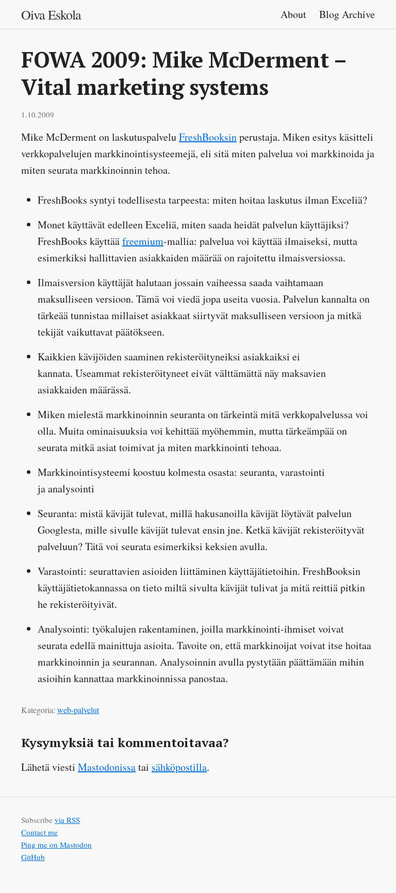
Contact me (39, 832)
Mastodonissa (107, 767)
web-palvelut (78, 709)
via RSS (67, 820)
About (294, 14)
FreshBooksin (208, 137)
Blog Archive (347, 14)
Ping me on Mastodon (56, 844)
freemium (142, 241)
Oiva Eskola (51, 14)
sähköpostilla (179, 767)
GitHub (33, 857)
